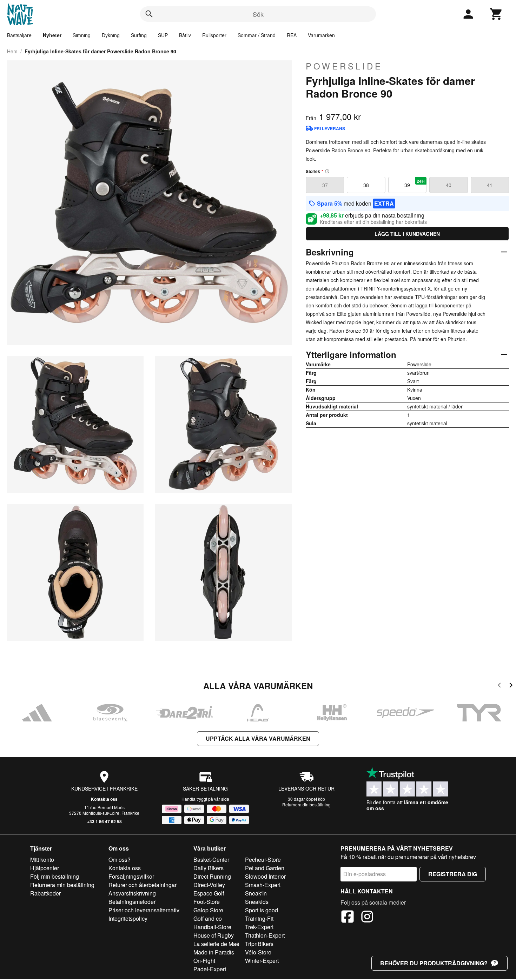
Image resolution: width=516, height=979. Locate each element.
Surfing (139, 35)
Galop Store (208, 910)
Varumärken (321, 35)
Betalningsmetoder (132, 902)
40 (448, 184)
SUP (163, 35)
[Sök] (149, 14)
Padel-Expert (209, 969)
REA (292, 35)
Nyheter (52, 35)
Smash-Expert (262, 885)
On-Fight (204, 961)
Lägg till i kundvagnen (407, 233)
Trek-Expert (259, 927)
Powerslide (344, 66)
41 (489, 184)
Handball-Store (212, 927)
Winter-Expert (262, 961)
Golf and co (207, 918)
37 (325, 184)
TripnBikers (259, 944)
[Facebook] (347, 918)
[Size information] (327, 171)
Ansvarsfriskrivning (132, 893)
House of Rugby (213, 935)
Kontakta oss (104, 799)
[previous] (499, 686)
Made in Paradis (213, 952)
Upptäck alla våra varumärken (258, 738)
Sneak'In (256, 893)
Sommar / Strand (257, 35)
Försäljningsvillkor (131, 876)
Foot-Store (206, 902)
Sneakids (257, 902)
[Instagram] (367, 918)
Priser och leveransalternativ (143, 910)
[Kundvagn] (496, 14)
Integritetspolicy (127, 918)
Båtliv (185, 35)
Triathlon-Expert (265, 935)
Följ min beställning (54, 876)
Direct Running (212, 876)
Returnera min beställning (62, 885)
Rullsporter (214, 35)
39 (414, 183)
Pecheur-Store (263, 859)
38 (366, 184)
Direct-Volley (209, 885)
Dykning (111, 35)
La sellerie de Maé (216, 944)
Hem (12, 51)
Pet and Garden (264, 868)
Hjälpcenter (44, 868)
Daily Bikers (208, 868)
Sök (258, 14)
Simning (82, 35)
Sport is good (261, 910)
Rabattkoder (45, 893)
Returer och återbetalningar (142, 885)
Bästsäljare (19, 35)
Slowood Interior (265, 876)
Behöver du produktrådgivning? (434, 963)
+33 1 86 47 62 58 (104, 821)
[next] (511, 686)
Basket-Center (211, 859)
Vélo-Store (258, 952)
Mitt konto (42, 859)
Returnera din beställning (306, 804)
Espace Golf (208, 893)
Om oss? (119, 859)
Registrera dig (452, 874)
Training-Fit (259, 918)
